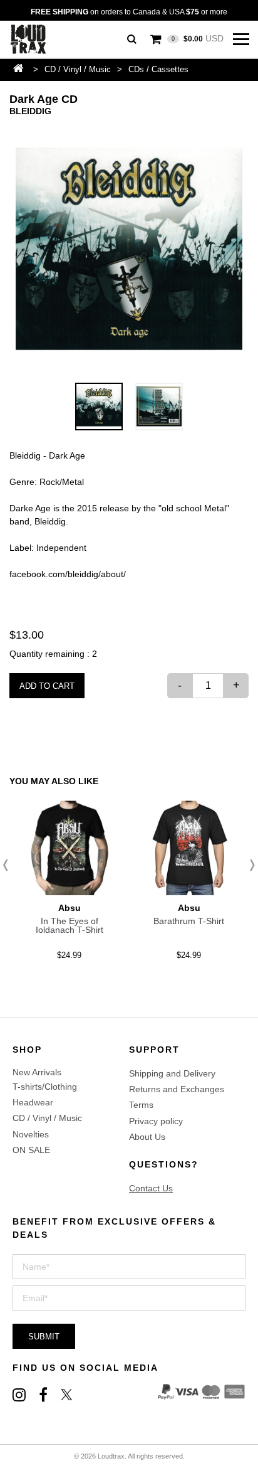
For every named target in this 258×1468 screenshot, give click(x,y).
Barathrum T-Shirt (188, 921)
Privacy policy (156, 1121)
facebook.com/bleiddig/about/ (67, 574)
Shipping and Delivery (172, 1073)
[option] (129, 250)
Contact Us (151, 1188)
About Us (147, 1137)
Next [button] (248, 865)
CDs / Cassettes (158, 69)
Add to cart (47, 686)
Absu (69, 908)
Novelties (31, 1134)
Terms (141, 1105)
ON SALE (31, 1150)
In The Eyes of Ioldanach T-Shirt (69, 925)
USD (198, 38)
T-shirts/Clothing (45, 1087)
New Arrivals (37, 1072)
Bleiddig (30, 111)
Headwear (33, 1102)
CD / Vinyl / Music (77, 69)
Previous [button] (9, 865)
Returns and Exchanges (176, 1089)
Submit (43, 1336)
